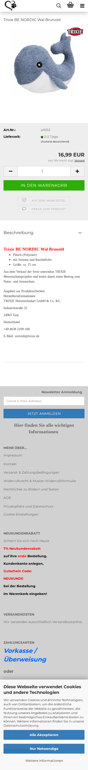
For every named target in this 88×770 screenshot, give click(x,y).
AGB (7, 498)
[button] (11, 171)
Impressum (13, 455)
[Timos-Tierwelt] (9, 6)
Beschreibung (18, 232)
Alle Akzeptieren (44, 735)
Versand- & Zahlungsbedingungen (31, 472)
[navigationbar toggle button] (82, 6)
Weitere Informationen (44, 761)
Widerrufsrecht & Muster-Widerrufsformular (40, 481)
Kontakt (10, 464)
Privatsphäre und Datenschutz (29, 506)
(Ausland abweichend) (55, 141)
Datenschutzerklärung (21, 725)
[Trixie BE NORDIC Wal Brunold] (44, 62)
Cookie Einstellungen (21, 514)
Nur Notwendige (44, 749)
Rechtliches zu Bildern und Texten (31, 489)
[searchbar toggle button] (59, 6)
